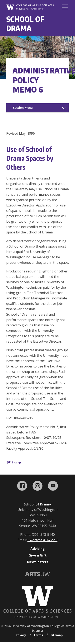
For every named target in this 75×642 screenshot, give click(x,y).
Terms (38, 635)
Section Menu (23, 108)
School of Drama (25, 23)
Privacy (21, 635)
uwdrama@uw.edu (43, 540)
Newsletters (37, 562)
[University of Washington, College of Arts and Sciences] (30, 7)
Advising (37, 548)
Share (16, 462)
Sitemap (56, 635)
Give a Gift (38, 555)
